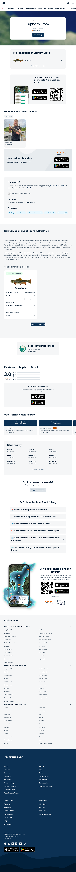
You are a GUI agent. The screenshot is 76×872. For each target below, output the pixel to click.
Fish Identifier (9, 811)
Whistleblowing (9, 790)
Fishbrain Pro (8, 801)
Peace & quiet (62, 213)
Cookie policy (43, 783)
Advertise (7, 780)
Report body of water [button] (11, 793)
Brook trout (9, 116)
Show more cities (38, 470)
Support (7, 773)
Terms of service (10, 786)
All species (42, 811)
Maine (34, 28)
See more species (38, 66)
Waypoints (7, 824)
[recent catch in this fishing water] (15, 133)
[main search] (68, 3)
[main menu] (73, 3)
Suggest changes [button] (38, 490)
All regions (42, 804)
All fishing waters (45, 814)
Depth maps (8, 817)
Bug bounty (43, 780)
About (6, 766)
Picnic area (21, 213)
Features (7, 804)
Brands (41, 766)
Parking (11, 213)
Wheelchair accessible (35, 213)
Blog (40, 769)
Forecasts (7, 807)
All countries (43, 801)
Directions (29, 202)
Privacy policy (9, 783)
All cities (42, 807)
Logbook (7, 821)
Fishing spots (8, 814)
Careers (7, 769)
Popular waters (44, 776)
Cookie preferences (46, 786)
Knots (41, 773)
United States (39, 28)
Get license (32, 352)
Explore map (38, 35)
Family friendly (50, 213)
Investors (7, 776)
